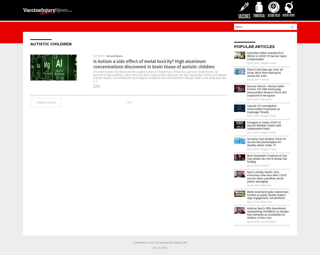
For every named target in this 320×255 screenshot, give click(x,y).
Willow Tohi (266, 185)
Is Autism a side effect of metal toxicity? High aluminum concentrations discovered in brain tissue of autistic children (154, 64)
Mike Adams (266, 99)
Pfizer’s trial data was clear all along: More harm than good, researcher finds (265, 73)
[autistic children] (47, 15)
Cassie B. (265, 79)
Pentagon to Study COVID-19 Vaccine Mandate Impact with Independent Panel (264, 125)
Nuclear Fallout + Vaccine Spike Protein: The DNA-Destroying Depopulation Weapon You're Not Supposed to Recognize (266, 91)
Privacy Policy (160, 247)
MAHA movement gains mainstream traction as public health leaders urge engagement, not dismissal (268, 195)
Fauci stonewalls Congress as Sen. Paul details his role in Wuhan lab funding (267, 159)
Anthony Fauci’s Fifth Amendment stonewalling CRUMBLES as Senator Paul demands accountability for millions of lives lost (268, 213)
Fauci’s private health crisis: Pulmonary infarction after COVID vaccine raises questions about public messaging (266, 177)
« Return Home (46, 102)
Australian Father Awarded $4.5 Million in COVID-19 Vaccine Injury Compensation (267, 56)
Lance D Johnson (268, 222)
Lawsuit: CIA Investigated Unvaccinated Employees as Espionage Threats (263, 109)
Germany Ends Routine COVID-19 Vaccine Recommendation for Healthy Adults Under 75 (266, 142)
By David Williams (115, 56)
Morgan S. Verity (268, 63)
